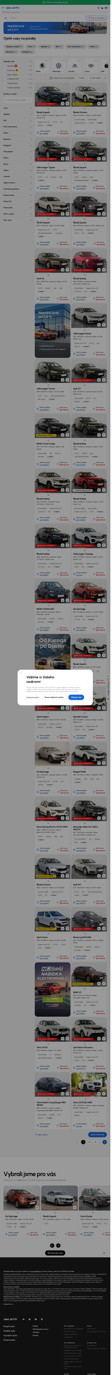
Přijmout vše (76, 697)
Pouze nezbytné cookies (54, 697)
